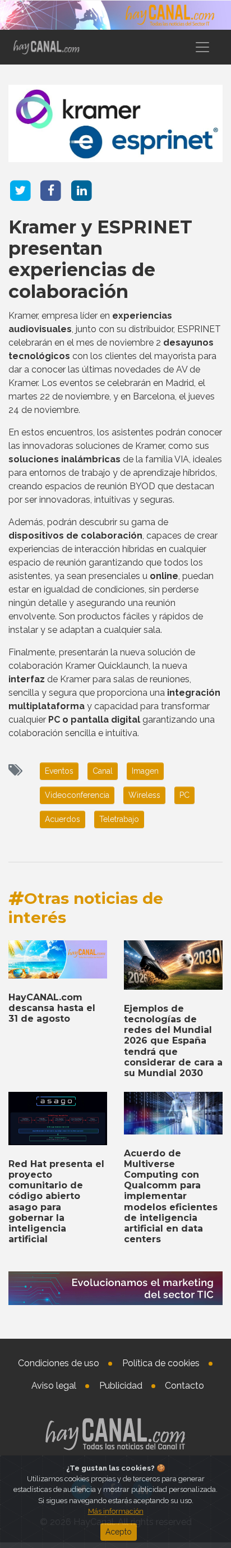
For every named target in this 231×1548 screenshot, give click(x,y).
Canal (103, 770)
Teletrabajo (119, 819)
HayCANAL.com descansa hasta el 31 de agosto (51, 1008)
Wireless (144, 795)
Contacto (184, 1385)
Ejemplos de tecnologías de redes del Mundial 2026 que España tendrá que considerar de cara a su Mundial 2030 (173, 1040)
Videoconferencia (77, 795)
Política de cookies (161, 1363)
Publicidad (120, 1385)
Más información (116, 1511)
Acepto (118, 1531)
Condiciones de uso (58, 1363)
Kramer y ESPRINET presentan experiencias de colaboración (100, 259)
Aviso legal (53, 1385)
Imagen (145, 770)
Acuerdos (62, 819)
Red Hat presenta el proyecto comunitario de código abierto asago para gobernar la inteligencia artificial (56, 1201)
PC (184, 795)
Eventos (59, 770)
